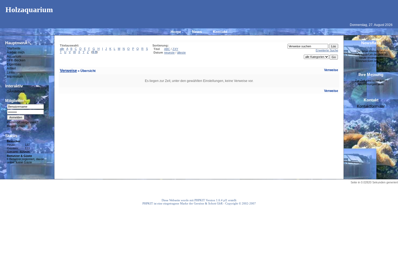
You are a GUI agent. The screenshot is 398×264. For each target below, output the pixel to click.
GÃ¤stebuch (16, 91)
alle (62, 48)
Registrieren (16, 126)
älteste (181, 52)
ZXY (175, 49)
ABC (167, 49)
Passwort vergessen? (22, 122)
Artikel (11, 68)
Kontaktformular (371, 106)
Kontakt (220, 31)
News (197, 31)
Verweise (68, 70)
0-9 (94, 52)
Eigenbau (14, 64)
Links (11, 72)
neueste (169, 52)
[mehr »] (371, 64)
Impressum (15, 76)
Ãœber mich (16, 52)
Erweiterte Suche (327, 50)
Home (176, 31)
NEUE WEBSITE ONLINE (371, 48)
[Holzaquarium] (199, 18)
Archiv (371, 91)
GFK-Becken (16, 60)
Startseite (14, 48)
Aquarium (14, 56)
